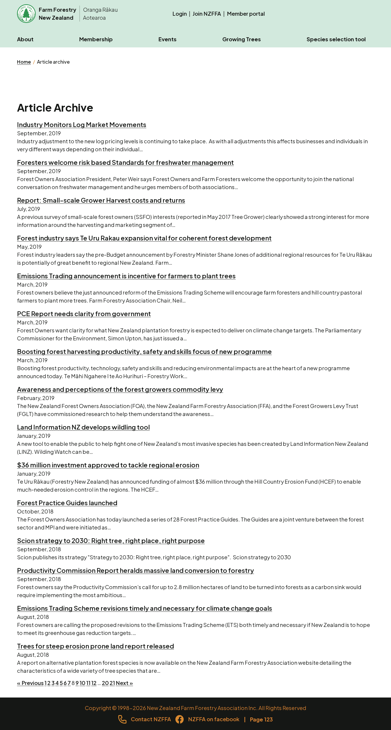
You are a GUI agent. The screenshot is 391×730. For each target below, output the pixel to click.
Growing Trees (241, 39)
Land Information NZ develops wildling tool (83, 427)
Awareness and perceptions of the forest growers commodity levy (120, 389)
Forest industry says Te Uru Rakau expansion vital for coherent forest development (144, 238)
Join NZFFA (207, 13)
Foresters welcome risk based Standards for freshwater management (125, 162)
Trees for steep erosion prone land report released (95, 646)
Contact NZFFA (151, 719)
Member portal (246, 13)
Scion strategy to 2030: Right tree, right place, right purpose (111, 540)
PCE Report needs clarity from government (84, 313)
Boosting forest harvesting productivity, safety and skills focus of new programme (144, 351)
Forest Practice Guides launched (67, 503)
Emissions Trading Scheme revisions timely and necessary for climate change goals (144, 608)
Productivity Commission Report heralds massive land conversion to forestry (135, 570)
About (25, 39)
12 (94, 682)
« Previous (30, 682)
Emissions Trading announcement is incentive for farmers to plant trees (126, 276)
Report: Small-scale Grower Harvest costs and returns (101, 200)
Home (24, 62)
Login (179, 13)
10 (82, 682)
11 (88, 682)
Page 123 (261, 719)
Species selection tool (336, 39)
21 (112, 682)
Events (168, 39)
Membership (96, 39)
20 (105, 682)
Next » (124, 682)
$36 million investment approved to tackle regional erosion (108, 465)
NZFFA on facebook (213, 719)
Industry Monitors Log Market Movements (81, 124)
